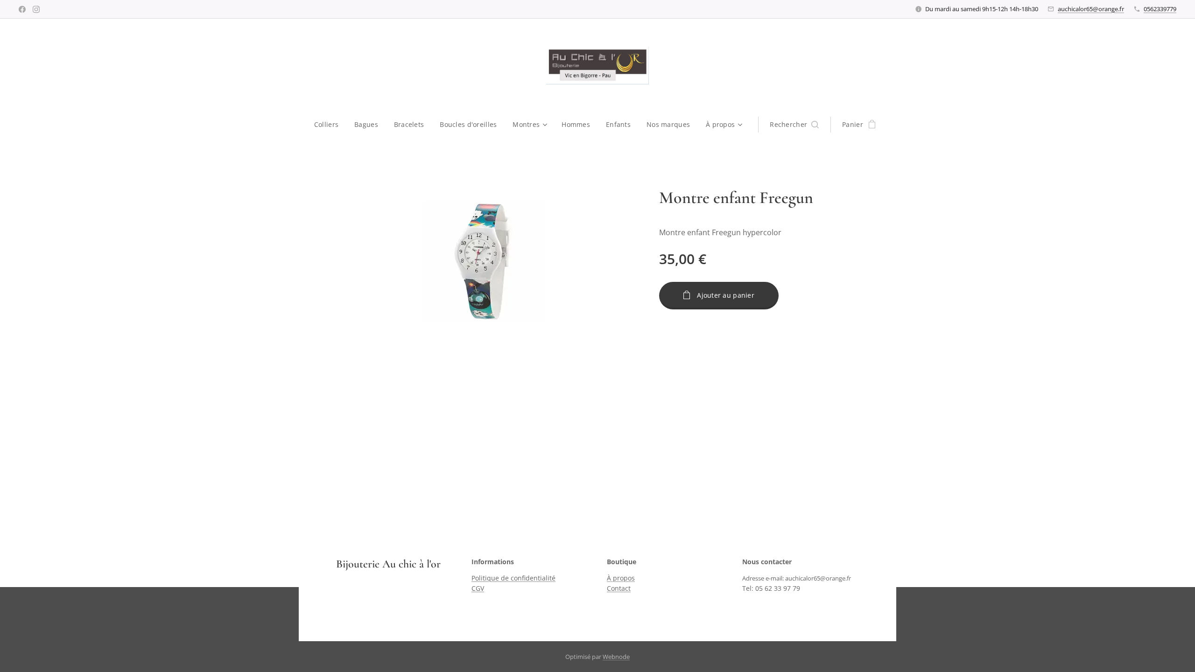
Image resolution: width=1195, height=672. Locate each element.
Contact (619, 588)
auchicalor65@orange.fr (1091, 9)
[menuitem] (330, 124)
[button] (794, 124)
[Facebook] (22, 9)
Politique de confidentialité (513, 578)
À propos (621, 578)
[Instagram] (36, 9)
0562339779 (1160, 9)
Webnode (616, 656)
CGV (477, 588)
